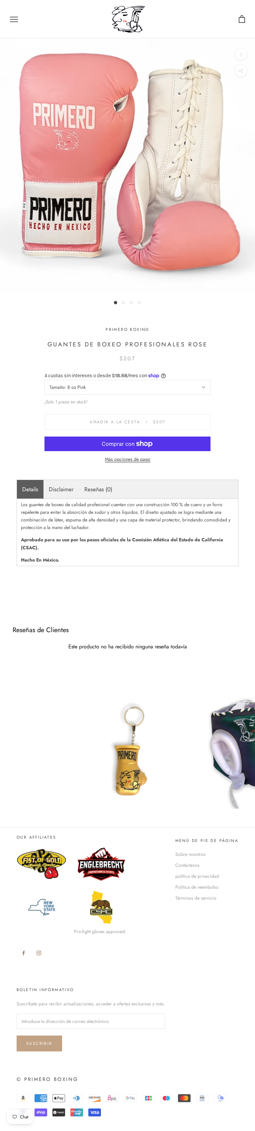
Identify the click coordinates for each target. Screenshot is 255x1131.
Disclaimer (61, 489)
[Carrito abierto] (242, 19)
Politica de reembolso (196, 887)
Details (30, 489)
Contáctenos (187, 865)
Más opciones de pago (127, 459)
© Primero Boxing (47, 1079)
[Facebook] (23, 953)
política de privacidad (197, 876)
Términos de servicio (195, 898)
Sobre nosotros (190, 854)
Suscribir (39, 1043)
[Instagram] (39, 953)
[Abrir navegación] (14, 19)
